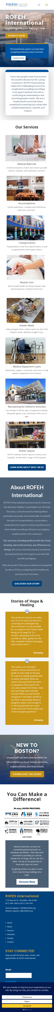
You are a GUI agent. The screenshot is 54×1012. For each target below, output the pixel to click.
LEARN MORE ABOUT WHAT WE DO (27, 467)
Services (10, 930)
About (9, 926)
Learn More (18, 58)
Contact (10, 942)
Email (9, 970)
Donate (10, 938)
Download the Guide (27, 774)
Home (9, 923)
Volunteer (11, 934)
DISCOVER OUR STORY (27, 583)
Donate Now (16, 35)
